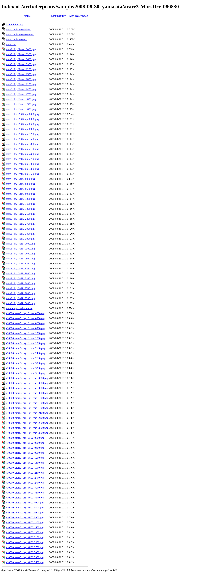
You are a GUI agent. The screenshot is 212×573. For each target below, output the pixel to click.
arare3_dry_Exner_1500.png (21, 74)
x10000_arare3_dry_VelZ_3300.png (25, 557)
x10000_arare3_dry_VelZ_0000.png (25, 502)
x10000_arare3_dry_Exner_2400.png (25, 353)
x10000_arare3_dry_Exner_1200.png (25, 333)
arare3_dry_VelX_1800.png (20, 208)
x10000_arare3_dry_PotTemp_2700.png (27, 422)
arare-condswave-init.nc (18, 29)
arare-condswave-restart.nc (20, 34)
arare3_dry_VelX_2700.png (20, 223)
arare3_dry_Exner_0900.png (21, 64)
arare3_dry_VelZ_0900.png (20, 258)
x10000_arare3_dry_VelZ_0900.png (25, 517)
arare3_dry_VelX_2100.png (20, 213)
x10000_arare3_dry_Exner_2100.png (25, 348)
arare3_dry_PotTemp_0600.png (22, 124)
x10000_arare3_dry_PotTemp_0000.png (27, 378)
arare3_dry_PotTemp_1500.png (22, 139)
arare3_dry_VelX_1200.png (20, 198)
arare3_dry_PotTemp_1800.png (22, 144)
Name (27, 15)
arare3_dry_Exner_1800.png (21, 79)
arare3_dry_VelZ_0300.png (20, 248)
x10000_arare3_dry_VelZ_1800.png (25, 532)
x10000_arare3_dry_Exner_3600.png (25, 373)
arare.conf (11, 44)
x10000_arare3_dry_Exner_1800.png (25, 343)
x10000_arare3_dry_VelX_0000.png (25, 437)
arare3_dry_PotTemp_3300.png (22, 168)
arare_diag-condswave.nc (19, 308)
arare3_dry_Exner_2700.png (21, 94)
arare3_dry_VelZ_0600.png (20, 253)
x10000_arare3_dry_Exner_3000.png (25, 363)
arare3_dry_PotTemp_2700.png (22, 159)
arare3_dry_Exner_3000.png (21, 99)
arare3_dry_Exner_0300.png (21, 54)
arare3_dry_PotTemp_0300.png (22, 119)
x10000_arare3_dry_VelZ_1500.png (25, 527)
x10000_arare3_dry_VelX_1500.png (25, 462)
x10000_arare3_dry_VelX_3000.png (25, 487)
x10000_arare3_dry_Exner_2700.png (25, 358)
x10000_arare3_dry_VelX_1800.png (25, 467)
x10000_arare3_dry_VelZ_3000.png (25, 552)
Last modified (58, 15)
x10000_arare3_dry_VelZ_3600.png (25, 562)
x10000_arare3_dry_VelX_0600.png (25, 447)
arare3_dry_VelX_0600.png (20, 188)
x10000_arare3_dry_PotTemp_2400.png (27, 417)
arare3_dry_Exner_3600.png (21, 109)
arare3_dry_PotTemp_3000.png (22, 164)
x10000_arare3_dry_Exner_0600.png (25, 323)
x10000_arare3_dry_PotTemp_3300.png (27, 432)
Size (71, 15)
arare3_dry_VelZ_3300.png (20, 298)
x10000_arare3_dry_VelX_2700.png (25, 482)
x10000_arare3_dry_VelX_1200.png (25, 457)
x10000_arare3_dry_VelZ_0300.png (25, 507)
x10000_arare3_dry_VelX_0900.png (25, 452)
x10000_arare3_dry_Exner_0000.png (25, 313)
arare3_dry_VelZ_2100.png (20, 278)
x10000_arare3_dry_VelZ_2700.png (25, 547)
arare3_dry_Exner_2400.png (21, 89)
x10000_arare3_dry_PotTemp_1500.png (27, 403)
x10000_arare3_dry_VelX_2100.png (25, 472)
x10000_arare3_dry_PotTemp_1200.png (27, 398)
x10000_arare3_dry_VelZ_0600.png (25, 512)
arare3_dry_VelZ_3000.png (20, 293)
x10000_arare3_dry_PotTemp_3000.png (27, 427)
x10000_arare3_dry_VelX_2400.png (25, 477)
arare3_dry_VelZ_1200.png (20, 263)
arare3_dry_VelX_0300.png (20, 183)
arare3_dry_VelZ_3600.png (20, 303)
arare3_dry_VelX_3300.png (20, 233)
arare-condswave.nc (16, 39)
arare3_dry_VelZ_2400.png (20, 283)
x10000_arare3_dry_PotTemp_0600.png (27, 388)
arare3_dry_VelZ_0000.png (20, 243)
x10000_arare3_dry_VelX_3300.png (25, 492)
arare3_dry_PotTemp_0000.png (22, 114)
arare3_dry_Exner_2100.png (21, 84)
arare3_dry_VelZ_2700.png (20, 288)
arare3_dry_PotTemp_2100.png (22, 149)
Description (81, 15)
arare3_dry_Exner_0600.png (21, 59)
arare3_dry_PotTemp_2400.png (22, 154)
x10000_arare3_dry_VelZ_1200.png (25, 522)
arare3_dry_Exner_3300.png (21, 104)
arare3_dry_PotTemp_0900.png (22, 129)
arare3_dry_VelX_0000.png (20, 178)
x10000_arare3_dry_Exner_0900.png (25, 328)
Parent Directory (14, 24)
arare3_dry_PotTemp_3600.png (22, 173)
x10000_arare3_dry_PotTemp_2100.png (27, 412)
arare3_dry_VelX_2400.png (20, 218)
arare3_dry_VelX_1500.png (20, 203)
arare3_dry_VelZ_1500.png (20, 268)
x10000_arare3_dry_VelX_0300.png (25, 442)
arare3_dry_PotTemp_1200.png (22, 134)
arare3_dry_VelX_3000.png (20, 228)
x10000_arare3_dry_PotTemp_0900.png (27, 393)
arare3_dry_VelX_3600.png (20, 238)
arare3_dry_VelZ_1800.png (20, 273)
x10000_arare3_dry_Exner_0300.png (25, 318)
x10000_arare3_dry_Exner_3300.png (25, 368)
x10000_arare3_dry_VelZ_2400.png (25, 542)
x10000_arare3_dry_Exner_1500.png (25, 338)
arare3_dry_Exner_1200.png (21, 69)
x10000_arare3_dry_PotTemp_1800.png (27, 408)
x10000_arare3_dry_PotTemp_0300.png (27, 383)
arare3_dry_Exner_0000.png (21, 49)
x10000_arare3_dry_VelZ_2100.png (25, 537)
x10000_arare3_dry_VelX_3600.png (25, 497)
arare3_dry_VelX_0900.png (20, 193)
